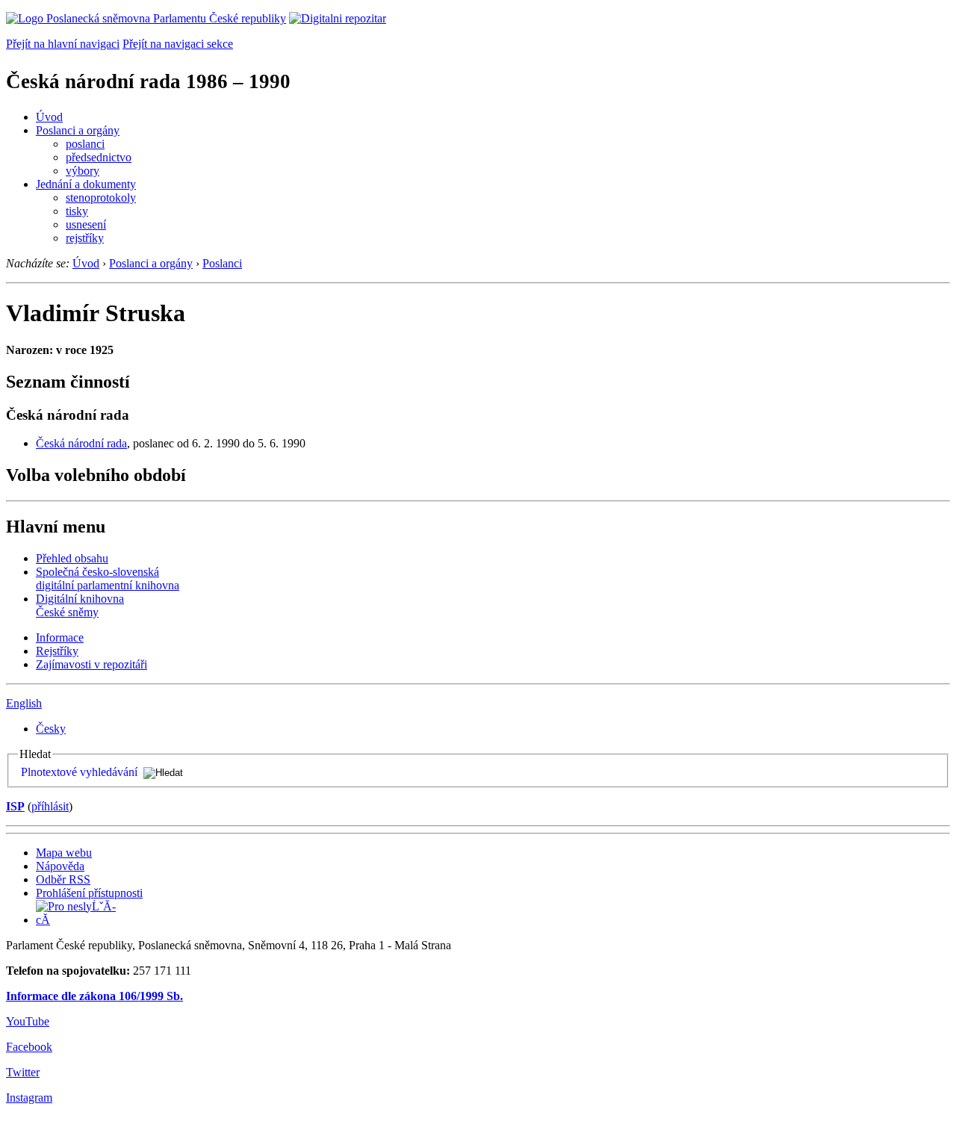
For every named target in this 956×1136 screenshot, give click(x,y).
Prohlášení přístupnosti (89, 893)
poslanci (85, 143)
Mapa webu (64, 852)
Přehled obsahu (72, 558)
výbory (82, 170)
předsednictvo (98, 157)
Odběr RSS (63, 879)
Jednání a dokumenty (86, 184)
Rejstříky (57, 651)
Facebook (29, 1046)
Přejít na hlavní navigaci (63, 43)
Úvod (49, 117)
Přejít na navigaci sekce (177, 43)
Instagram (29, 1097)
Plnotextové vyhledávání (79, 772)
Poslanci (222, 263)
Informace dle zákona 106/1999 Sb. (94, 996)
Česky (51, 728)
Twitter (23, 1072)
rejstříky (85, 238)
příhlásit (50, 806)
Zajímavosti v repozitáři (91, 664)
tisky (77, 211)
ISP (15, 806)
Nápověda (60, 866)
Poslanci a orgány (78, 130)
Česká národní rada (81, 443)
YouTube (27, 1021)
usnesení (86, 224)
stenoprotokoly (101, 197)
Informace (60, 637)
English (24, 703)
